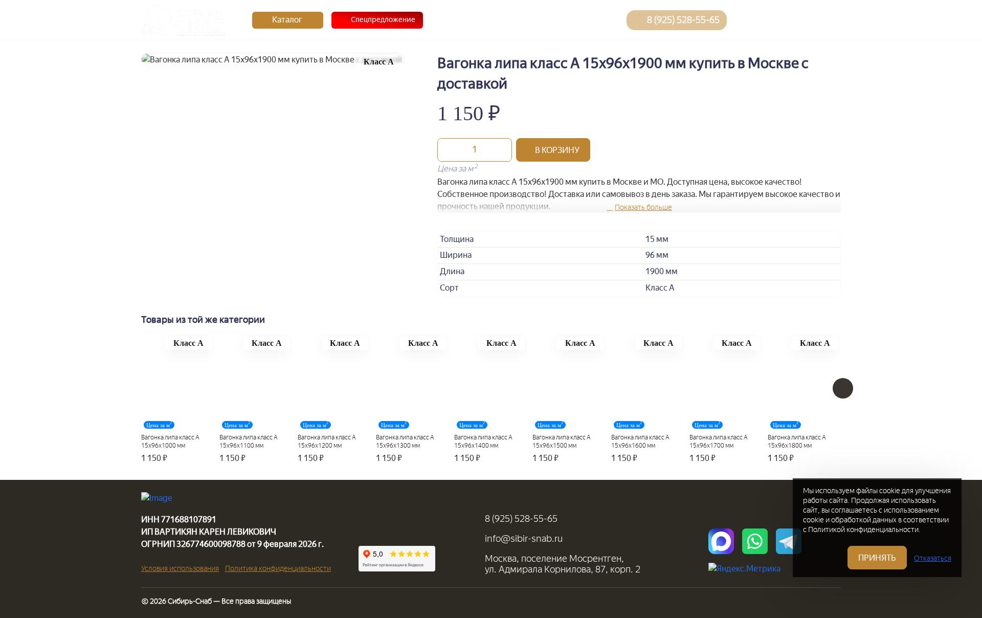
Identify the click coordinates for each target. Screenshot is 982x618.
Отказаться (932, 558)
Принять (877, 558)
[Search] (746, 20)
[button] (553, 150)
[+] (501, 150)
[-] (448, 150)
